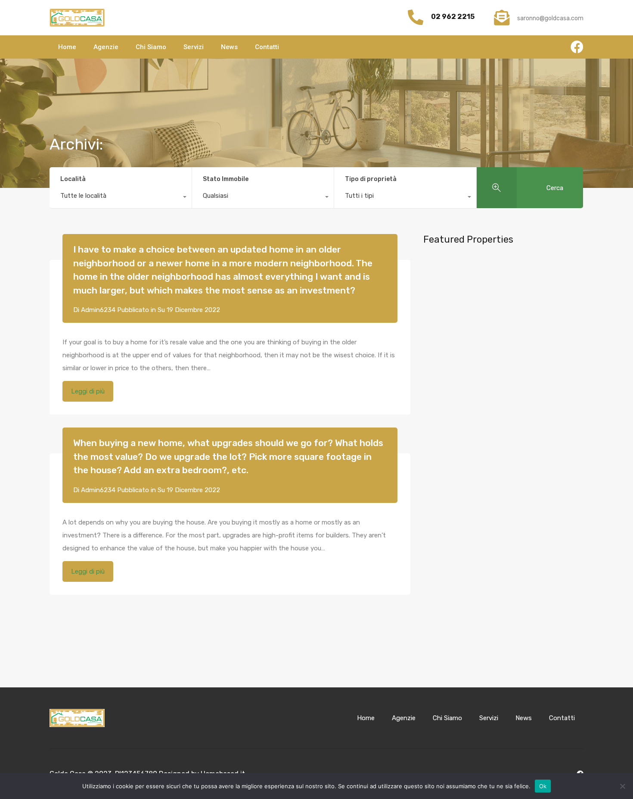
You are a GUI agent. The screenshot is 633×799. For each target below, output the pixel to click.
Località (73, 179)
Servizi (193, 47)
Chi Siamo (151, 47)
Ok (543, 786)
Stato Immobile (225, 179)
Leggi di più (88, 391)
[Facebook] (577, 47)
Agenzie (105, 47)
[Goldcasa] (77, 18)
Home (67, 47)
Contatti (267, 47)
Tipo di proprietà (371, 179)
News (229, 47)
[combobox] (121, 197)
